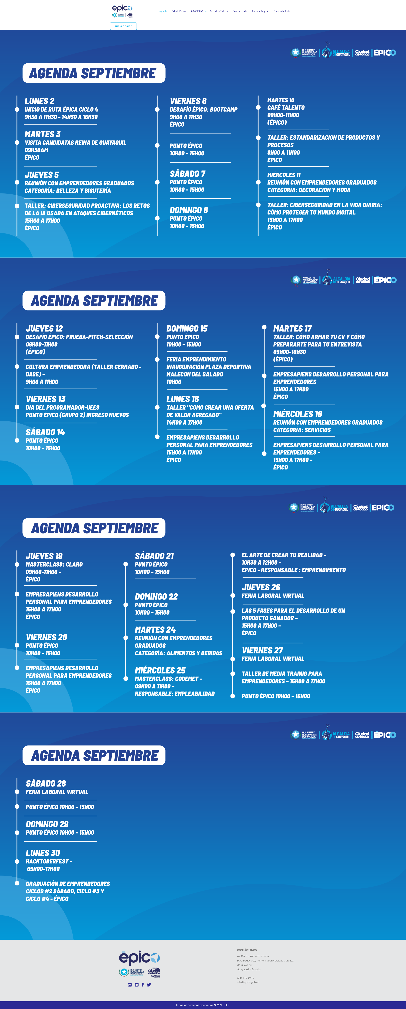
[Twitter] (148, 985)
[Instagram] (130, 985)
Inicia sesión (123, 26)
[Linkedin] (137, 985)
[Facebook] (143, 985)
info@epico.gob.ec (248, 982)
